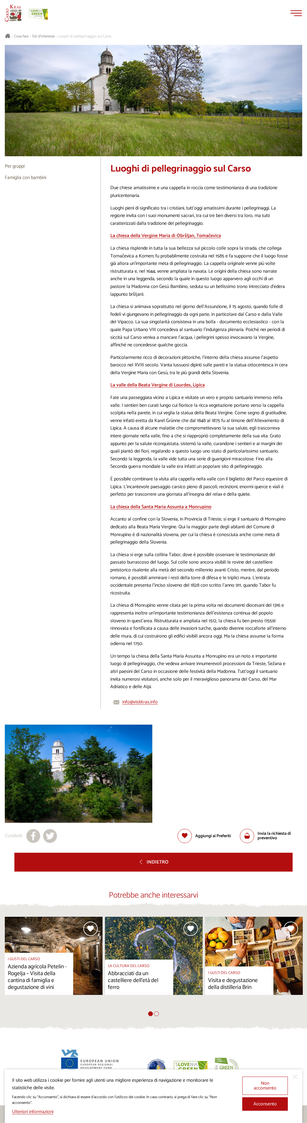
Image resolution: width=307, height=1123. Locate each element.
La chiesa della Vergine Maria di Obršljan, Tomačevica (165, 236)
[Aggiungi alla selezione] (90, 929)
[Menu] (296, 13)
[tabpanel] (54, 964)
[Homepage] (13, 13)
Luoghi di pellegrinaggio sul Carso (85, 36)
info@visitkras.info (140, 702)
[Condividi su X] (50, 836)
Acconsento (265, 1104)
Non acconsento (265, 1085)
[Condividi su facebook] (33, 836)
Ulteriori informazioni (32, 1112)
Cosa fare (21, 36)
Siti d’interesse (43, 36)
